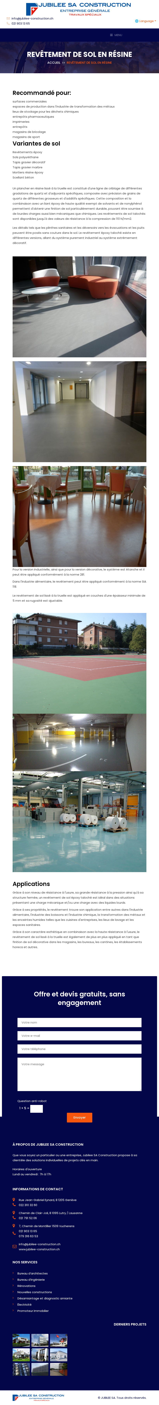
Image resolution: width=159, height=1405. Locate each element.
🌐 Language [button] (144, 21)
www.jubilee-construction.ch (39, 1249)
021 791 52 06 (28, 1218)
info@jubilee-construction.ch (32, 18)
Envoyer (79, 1117)
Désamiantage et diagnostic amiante (45, 1298)
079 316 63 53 (28, 1236)
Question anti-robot (32, 1101)
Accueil (53, 62)
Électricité (24, 1305)
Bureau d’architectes (32, 1273)
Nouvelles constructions (34, 1292)
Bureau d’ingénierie (31, 1280)
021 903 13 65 (20, 23)
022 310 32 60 (28, 1205)
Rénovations (26, 1286)
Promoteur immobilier (33, 1311)
